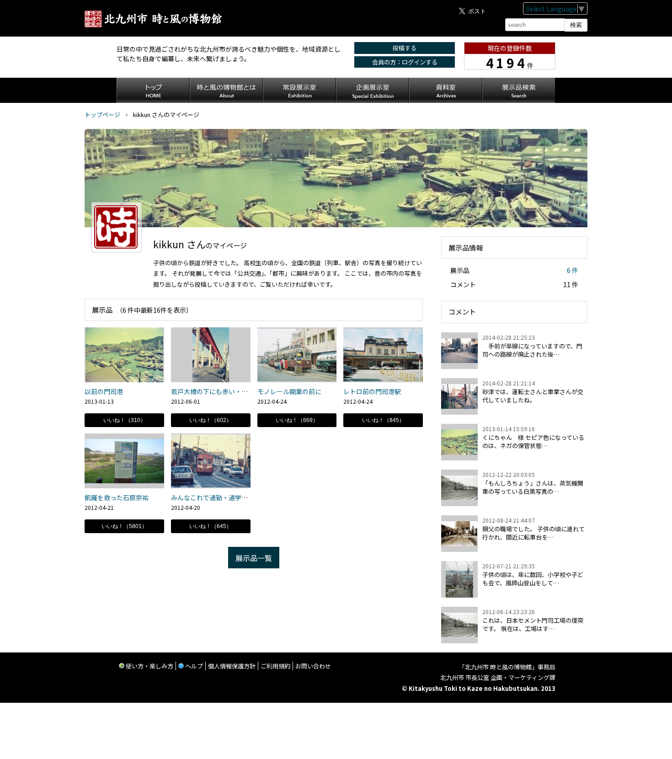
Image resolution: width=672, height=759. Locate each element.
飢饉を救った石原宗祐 (117, 497)
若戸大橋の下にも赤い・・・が (216, 391)
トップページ (102, 114)
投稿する (404, 47)
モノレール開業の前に (289, 391)
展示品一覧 (253, 557)
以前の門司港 (104, 391)
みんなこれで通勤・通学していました (225, 497)
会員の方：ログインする (404, 62)
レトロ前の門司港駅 (372, 391)
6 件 (572, 270)
